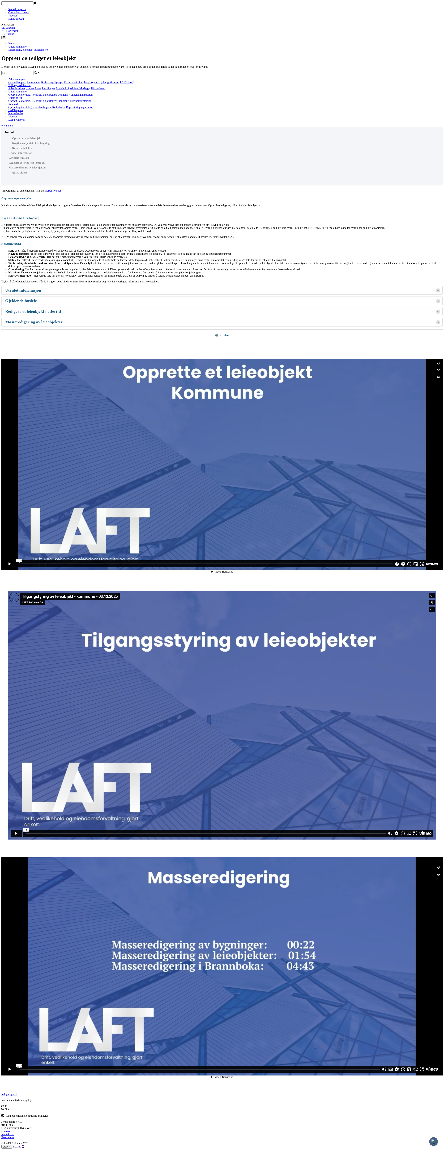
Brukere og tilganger (52, 82)
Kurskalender (15, 113)
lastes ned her (53, 190)
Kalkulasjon (58, 107)
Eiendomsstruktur (73, 82)
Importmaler (33, 82)
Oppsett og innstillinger (21, 107)
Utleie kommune (17, 46)
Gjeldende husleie (19, 157)
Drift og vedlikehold (19, 85)
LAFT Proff (126, 82)
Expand (17, 1146)
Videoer (12, 15)
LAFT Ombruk (16, 119)
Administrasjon (16, 79)
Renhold (13, 104)
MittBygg (84, 88)
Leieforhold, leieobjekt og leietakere (28, 49)
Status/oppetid (16, 18)
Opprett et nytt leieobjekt (27, 138)
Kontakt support (17, 9)
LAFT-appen (15, 110)
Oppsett (12, 94)
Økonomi (63, 94)
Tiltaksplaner (98, 88)
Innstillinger (48, 88)
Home (11, 43)
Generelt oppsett (17, 82)
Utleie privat (15, 97)
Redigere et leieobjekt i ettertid (27, 162)
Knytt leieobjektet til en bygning (31, 143)
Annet (38, 88)
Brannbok (61, 88)
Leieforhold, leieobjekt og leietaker (37, 100)
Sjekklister (73, 88)
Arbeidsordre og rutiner (21, 88)
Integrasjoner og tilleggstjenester (101, 82)
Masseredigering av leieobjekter (27, 167)
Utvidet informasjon (20, 152)
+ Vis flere (7, 125)
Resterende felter (22, 148)
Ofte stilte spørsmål (18, 12)
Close (6, 1146)
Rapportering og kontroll (79, 107)
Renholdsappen (43, 107)
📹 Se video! (19, 172)
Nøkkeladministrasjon (81, 94)
